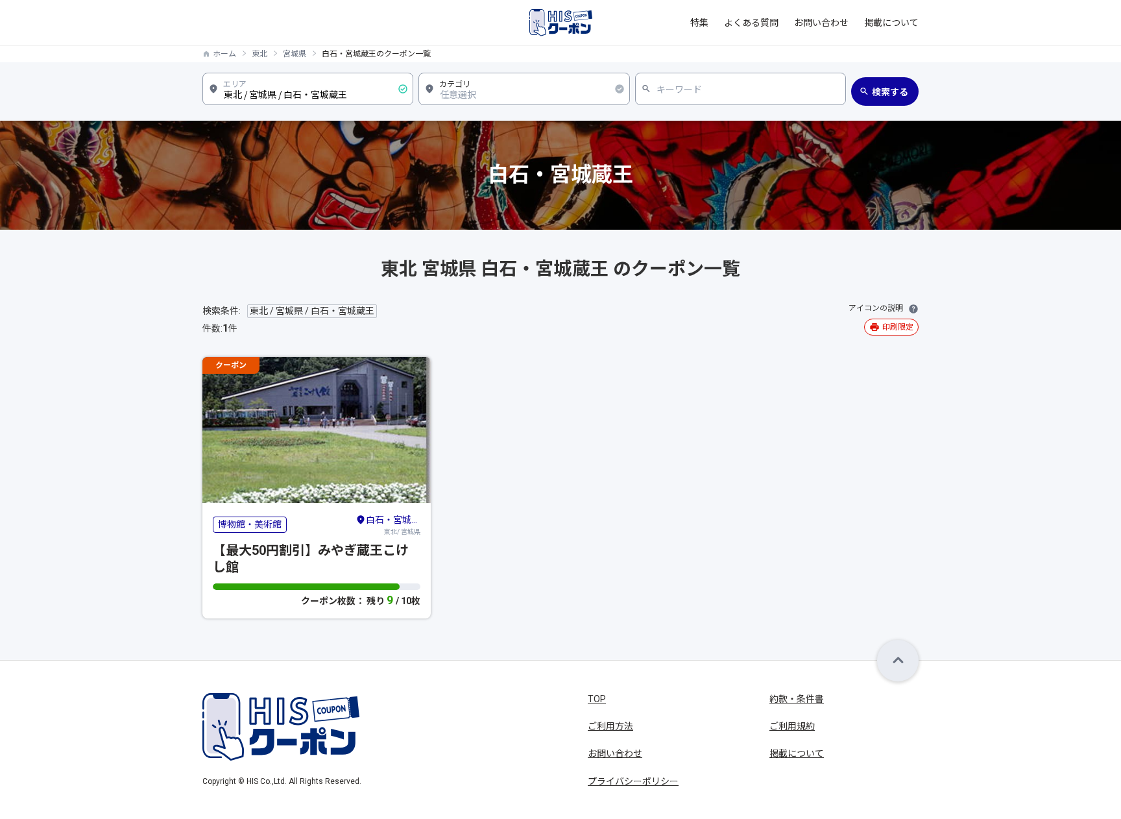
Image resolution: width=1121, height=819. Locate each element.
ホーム (224, 53)
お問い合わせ (821, 23)
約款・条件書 (796, 699)
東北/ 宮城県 (393, 525)
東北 (259, 53)
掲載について (891, 23)
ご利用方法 (610, 726)
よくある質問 (751, 23)
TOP (597, 699)
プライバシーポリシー (633, 781)
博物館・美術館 (250, 524)
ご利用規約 (792, 726)
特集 (699, 23)
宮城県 (294, 53)
